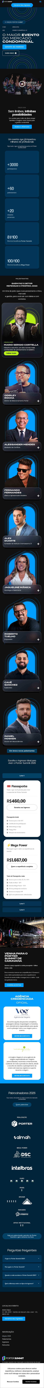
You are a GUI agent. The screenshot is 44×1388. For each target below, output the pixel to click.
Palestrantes (6, 1339)
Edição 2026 (6, 1336)
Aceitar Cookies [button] (31, 1381)
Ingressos (5, 1342)
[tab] (22, 775)
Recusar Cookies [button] (13, 1381)
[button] (40, 1)
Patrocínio (6, 1345)
